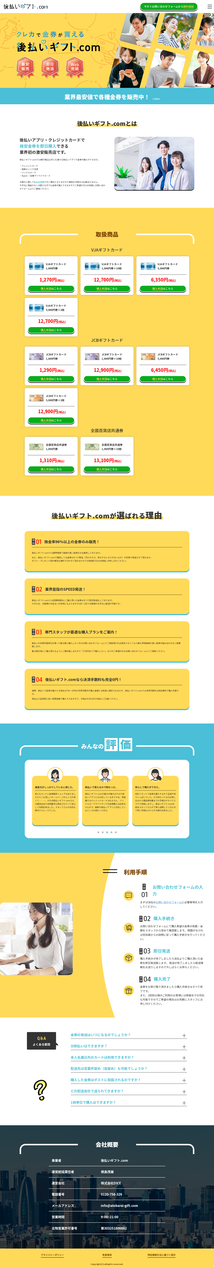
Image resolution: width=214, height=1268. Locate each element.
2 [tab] (102, 832)
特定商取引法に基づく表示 (162, 1255)
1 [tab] (98, 832)
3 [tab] (107, 832)
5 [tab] (115, 832)
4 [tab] (111, 832)
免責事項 (107, 1255)
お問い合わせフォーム (169, 902)
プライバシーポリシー (52, 1255)
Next (184, 796)
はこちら (51, 288)
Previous (29, 796)
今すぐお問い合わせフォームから (169, 6)
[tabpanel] (57, 801)
